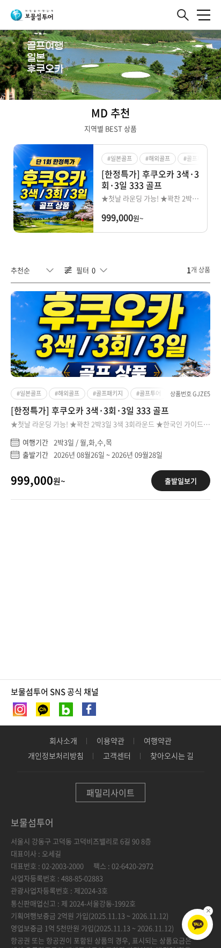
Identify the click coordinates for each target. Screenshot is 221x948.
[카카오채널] (42, 709)
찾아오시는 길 (172, 755)
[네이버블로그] (65, 709)
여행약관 (158, 740)
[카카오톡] (198, 925)
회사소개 (63, 740)
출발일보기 (181, 481)
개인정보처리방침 (56, 755)
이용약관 (110, 740)
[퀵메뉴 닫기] (208, 911)
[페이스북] (88, 709)
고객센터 (117, 755)
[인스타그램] (19, 709)
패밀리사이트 (110, 792)
